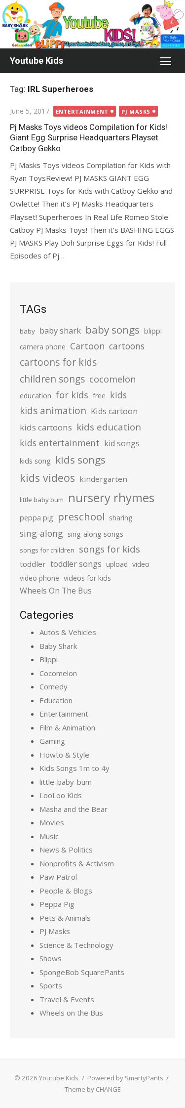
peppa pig (36, 517)
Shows (50, 958)
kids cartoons (46, 427)
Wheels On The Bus (56, 590)
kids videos (47, 477)
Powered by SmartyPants (125, 1077)
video (140, 564)
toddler (33, 564)
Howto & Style (64, 755)
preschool (81, 516)
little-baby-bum (65, 782)
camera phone (43, 346)
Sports (50, 985)
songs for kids (109, 549)
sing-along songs (95, 534)
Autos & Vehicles (67, 632)
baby (27, 331)
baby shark (60, 330)
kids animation (53, 410)
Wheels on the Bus (71, 1013)
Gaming (52, 741)
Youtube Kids (36, 60)
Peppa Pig (56, 904)
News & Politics (66, 849)
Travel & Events (66, 999)
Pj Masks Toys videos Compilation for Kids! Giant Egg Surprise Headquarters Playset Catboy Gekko (88, 137)
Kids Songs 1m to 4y (74, 768)
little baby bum (42, 499)
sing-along (41, 533)
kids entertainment (60, 443)
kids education (108, 427)
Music (49, 836)
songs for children (47, 550)
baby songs (112, 330)
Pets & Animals (65, 918)
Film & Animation (67, 727)
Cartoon (87, 346)
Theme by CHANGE (93, 1089)
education (35, 395)
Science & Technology (76, 945)
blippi (153, 331)
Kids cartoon (114, 411)
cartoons (127, 346)
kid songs (122, 443)
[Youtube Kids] (92, 24)
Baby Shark (58, 646)
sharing (120, 517)
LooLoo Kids (60, 795)
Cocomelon (58, 673)
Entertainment (82, 111)
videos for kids (87, 578)
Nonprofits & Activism (76, 863)
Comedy (53, 686)
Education (56, 700)
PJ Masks (135, 111)
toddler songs (76, 563)
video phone (39, 578)
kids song (35, 461)
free (99, 395)
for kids (72, 395)
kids (118, 395)
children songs (52, 378)
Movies (51, 822)
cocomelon (112, 379)
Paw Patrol (58, 877)
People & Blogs (65, 890)
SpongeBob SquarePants (81, 972)
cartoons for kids (58, 362)
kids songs (80, 460)
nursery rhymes (111, 497)
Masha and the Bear (73, 809)
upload (117, 564)
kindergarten (103, 479)
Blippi (48, 659)
